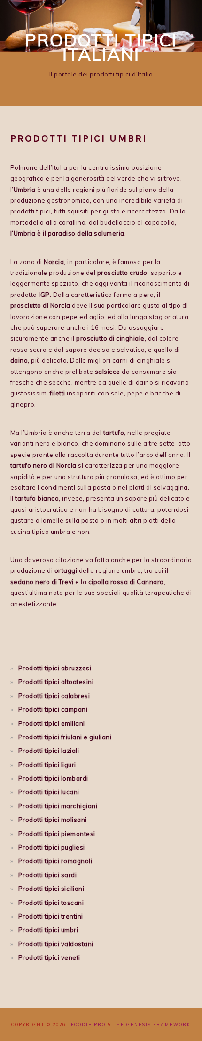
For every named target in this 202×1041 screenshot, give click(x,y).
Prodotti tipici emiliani (51, 723)
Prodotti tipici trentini (50, 916)
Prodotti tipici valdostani (55, 944)
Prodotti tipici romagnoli (55, 861)
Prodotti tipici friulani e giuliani (65, 737)
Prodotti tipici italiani (101, 47)
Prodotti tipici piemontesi (56, 833)
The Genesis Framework (152, 1024)
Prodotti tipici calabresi (54, 695)
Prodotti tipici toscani (51, 902)
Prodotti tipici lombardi (53, 778)
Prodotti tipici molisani (52, 819)
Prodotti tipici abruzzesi (55, 668)
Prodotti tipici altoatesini (56, 681)
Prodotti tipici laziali (48, 750)
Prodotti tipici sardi (47, 875)
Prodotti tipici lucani (48, 792)
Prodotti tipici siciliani (51, 888)
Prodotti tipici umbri (48, 930)
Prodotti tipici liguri (47, 764)
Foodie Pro (88, 1024)
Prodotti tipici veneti (49, 957)
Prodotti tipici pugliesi (51, 847)
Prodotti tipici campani (53, 709)
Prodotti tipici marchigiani (58, 806)
